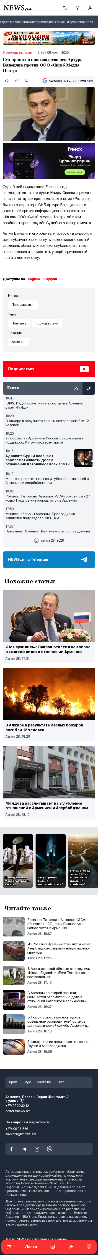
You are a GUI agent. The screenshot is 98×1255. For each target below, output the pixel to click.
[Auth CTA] (90, 8)
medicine (44, 1082)
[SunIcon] (77, 8)
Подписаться (21, 369)
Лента (31, 1246)
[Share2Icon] (17, 80)
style (27, 1082)
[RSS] (76, 388)
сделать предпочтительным (71, 80)
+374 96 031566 (16, 1129)
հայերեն (50, 279)
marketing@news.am (20, 1134)
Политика (19, 323)
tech (60, 1082)
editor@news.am (17, 1111)
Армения (18, 342)
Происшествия (17, 52)
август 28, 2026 (52, 540)
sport (13, 1082)
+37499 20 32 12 (17, 1106)
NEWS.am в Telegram (28, 559)
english (34, 279)
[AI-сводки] (89, 388)
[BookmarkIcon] (27, 80)
